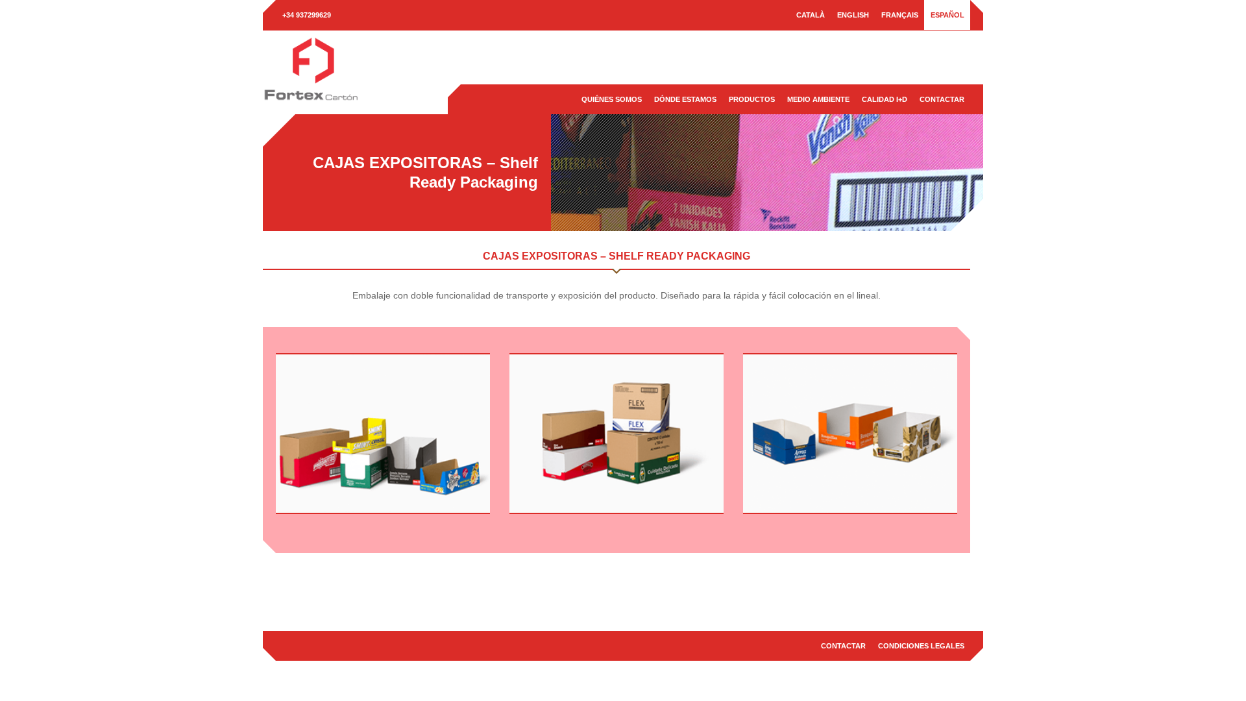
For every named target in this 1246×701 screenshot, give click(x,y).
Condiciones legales (921, 646)
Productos (752, 99)
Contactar (942, 99)
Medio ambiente (818, 99)
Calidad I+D (884, 99)
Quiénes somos (611, 99)
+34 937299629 (306, 15)
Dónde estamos (685, 99)
